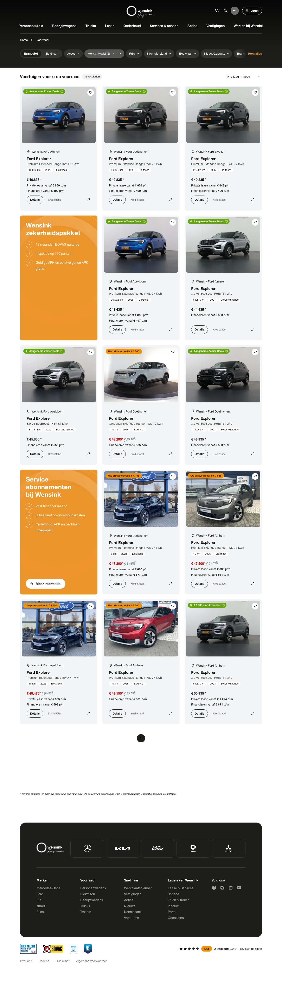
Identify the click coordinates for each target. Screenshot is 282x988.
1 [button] (141, 738)
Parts (171, 912)
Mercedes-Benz (48, 888)
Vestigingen (132, 894)
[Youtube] (238, 887)
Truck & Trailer (178, 900)
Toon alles (255, 53)
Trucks (85, 906)
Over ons (26, 961)
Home (24, 40)
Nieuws (129, 906)
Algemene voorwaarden (92, 961)
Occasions (176, 918)
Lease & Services (180, 888)
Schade (173, 894)
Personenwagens (93, 888)
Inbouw (173, 906)
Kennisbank (133, 912)
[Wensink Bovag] (53, 949)
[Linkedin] (230, 887)
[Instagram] (222, 887)
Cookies (44, 961)
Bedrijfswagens (91, 900)
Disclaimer (63, 961)
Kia (39, 900)
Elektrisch (87, 894)
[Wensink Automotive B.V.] (141, 10)
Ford (40, 894)
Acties (128, 900)
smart (41, 906)
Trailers (85, 912)
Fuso (40, 912)
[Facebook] (214, 887)
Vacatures (131, 918)
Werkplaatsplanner (138, 888)
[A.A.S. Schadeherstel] (88, 949)
